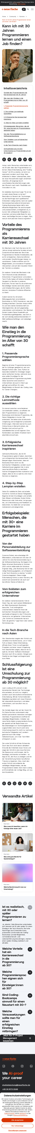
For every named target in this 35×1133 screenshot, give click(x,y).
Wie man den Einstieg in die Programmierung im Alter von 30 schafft (16, 100)
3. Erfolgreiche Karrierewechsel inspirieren (15, 118)
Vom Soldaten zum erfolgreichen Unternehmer (16, 140)
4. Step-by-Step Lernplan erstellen (16, 123)
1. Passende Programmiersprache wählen (16, 107)
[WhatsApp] (24, 9)
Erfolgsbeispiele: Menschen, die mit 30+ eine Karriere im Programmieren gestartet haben (17, 128)
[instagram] (22, 1066)
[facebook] (3, 1066)
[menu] (32, 9)
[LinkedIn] (4, 159)
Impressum (22, 1113)
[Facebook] (14, 159)
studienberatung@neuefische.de (16, 1085)
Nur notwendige (17, 1126)
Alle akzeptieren (17, 1120)
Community (12, 16)
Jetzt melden (21, 4)
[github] (12, 1066)
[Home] (9, 9)
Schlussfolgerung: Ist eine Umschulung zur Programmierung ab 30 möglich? (17, 151)
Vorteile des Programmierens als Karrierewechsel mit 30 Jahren (15, 94)
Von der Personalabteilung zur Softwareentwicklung (15, 135)
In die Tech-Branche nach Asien (15, 145)
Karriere (22, 16)
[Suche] (28, 9)
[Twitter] (20, 159)
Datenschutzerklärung (20, 1115)
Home (4, 16)
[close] (30, 1038)
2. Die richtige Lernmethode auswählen (14, 112)
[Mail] (25, 159)
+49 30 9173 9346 (10, 1089)
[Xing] (9, 159)
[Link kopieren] (30, 159)
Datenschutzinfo (9, 1113)
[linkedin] (31, 1066)
